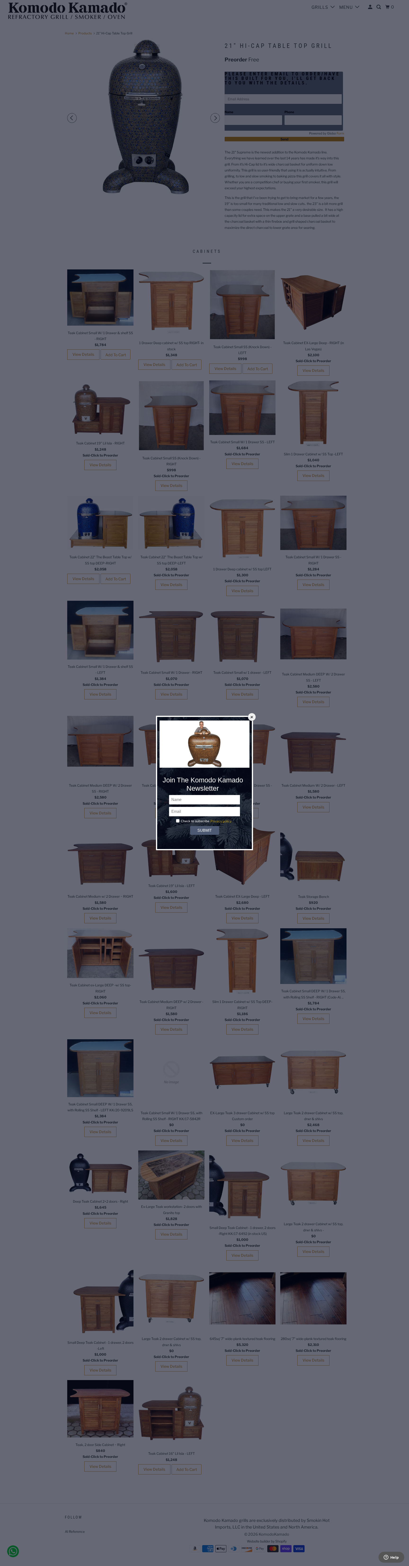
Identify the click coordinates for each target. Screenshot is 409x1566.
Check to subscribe (195, 821)
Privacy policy (220, 821)
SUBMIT (204, 830)
